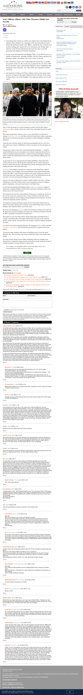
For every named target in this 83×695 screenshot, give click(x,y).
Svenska (72, 3)
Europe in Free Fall (61, 30)
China (13, 270)
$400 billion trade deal (14, 136)
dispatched (21, 210)
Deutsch (36, 3)
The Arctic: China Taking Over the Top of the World (68, 61)
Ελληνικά (39, 3)
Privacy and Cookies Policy (27, 692)
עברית (52, 3)
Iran (17, 270)
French (6, 35)
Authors (31, 14)
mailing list (46, 289)
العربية (28, 3)
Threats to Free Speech (61, 84)
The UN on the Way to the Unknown (65, 49)
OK (70, 692)
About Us (4, 14)
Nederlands (58, 3)
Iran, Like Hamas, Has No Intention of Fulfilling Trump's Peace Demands (25, 279)
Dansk (33, 3)
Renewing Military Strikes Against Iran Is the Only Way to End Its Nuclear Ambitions (28, 281)
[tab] (59, 26)
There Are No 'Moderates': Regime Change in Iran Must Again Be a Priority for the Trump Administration (27, 285)
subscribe (22, 289)
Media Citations (68, 14)
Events (14, 14)
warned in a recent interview (10, 227)
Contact (78, 14)
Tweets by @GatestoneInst (61, 121)
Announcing (6, 169)
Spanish (6, 37)
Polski (62, 3)
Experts (22, 14)
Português (65, 3)
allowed (36, 187)
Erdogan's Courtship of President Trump (16, 275)
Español (45, 3)
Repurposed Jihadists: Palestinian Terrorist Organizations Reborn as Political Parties (66, 42)
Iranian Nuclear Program (62, 74)
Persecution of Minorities (61, 81)
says (42, 150)
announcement (6, 129)
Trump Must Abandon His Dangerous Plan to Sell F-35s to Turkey (23, 277)
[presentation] (59, 26)
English (43, 3)
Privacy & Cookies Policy (17, 687)
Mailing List (58, 14)
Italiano (55, 3)
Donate (41, 14)
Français (48, 3)
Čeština (30, 3)
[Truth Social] (4, 31)
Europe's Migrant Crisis (61, 78)
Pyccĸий (68, 3)
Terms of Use (6, 687)
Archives (49, 14)
